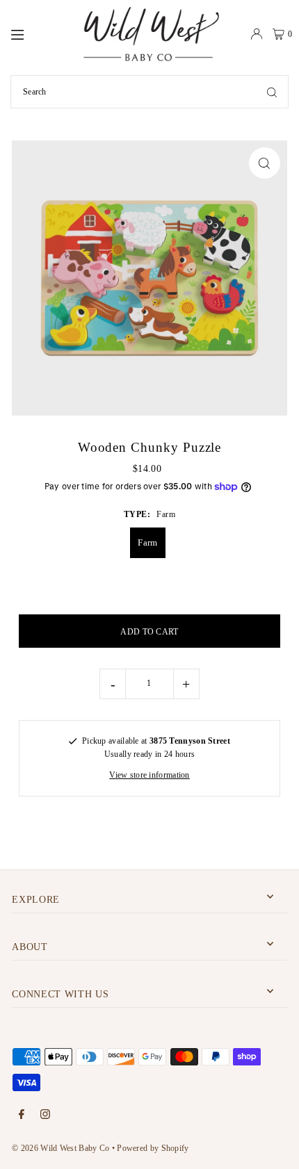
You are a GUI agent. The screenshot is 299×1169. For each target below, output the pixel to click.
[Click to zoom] (264, 163)
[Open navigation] (39, 33)
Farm (147, 542)
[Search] (272, 91)
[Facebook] (21, 1115)
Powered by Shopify (152, 1148)
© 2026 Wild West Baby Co (60, 1148)
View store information (149, 775)
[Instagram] (45, 1115)
